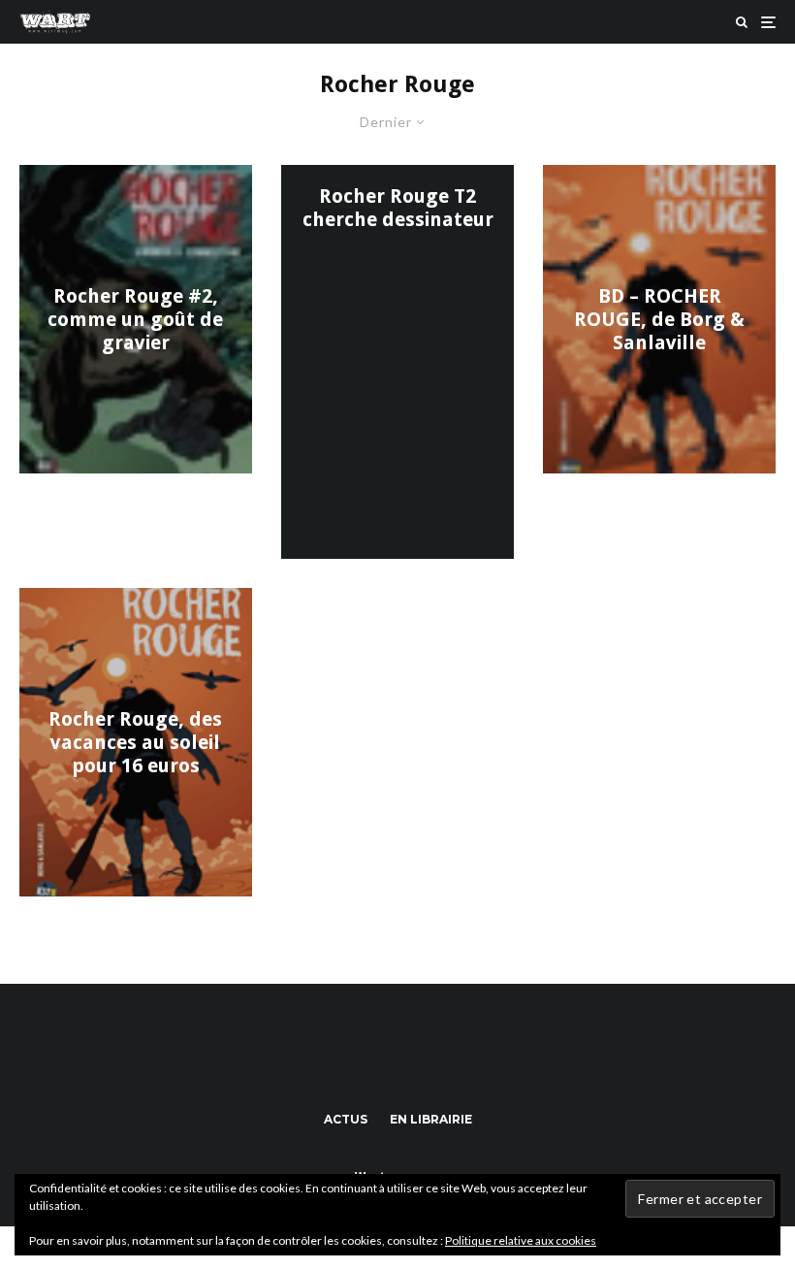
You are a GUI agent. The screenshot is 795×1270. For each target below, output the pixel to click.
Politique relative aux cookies (520, 1240)
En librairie (431, 1119)
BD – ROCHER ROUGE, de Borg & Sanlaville (659, 319)
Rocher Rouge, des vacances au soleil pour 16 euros (135, 742)
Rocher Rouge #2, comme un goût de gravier (135, 319)
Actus (345, 1119)
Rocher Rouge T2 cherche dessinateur (397, 207)
